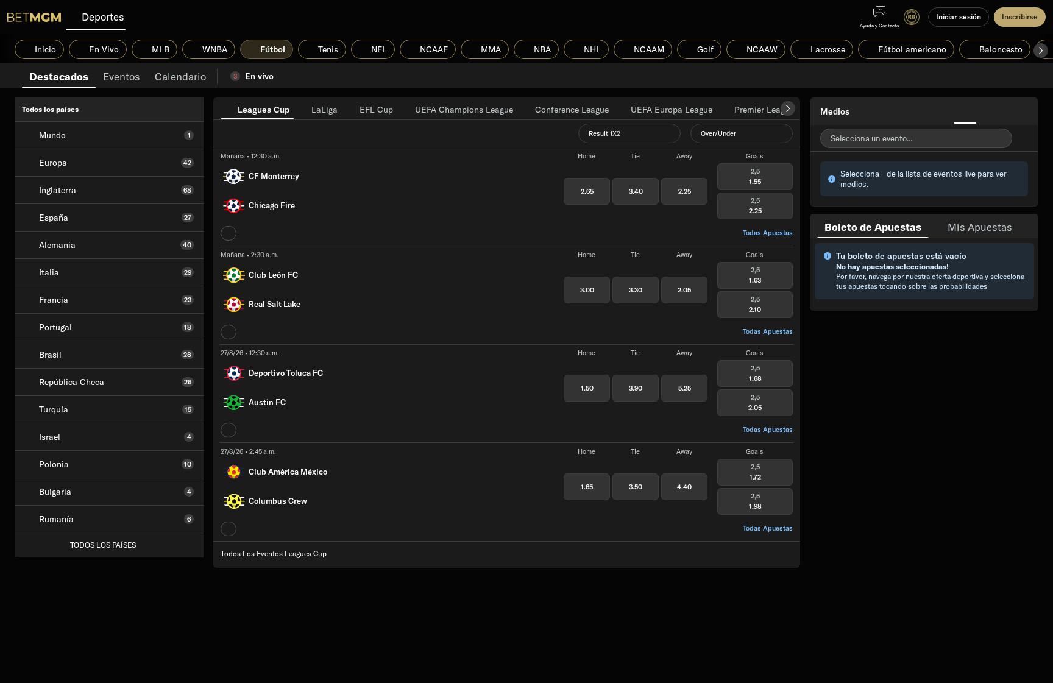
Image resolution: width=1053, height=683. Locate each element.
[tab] (59, 75)
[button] (1041, 50)
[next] (788, 108)
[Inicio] (34, 17)
